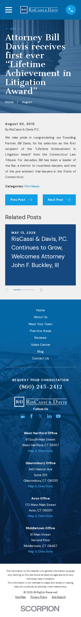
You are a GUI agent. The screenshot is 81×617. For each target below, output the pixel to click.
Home (40, 310)
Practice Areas (40, 331)
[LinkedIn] (49, 416)
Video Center (40, 345)
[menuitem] (20, 597)
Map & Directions (40, 451)
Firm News (32, 186)
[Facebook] (31, 416)
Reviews (40, 338)
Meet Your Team (40, 324)
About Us (40, 317)
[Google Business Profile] (23, 416)
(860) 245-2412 (40, 387)
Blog (40, 352)
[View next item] (41, 289)
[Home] (39, 9)
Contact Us (40, 358)
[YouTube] (58, 416)
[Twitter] (40, 416)
